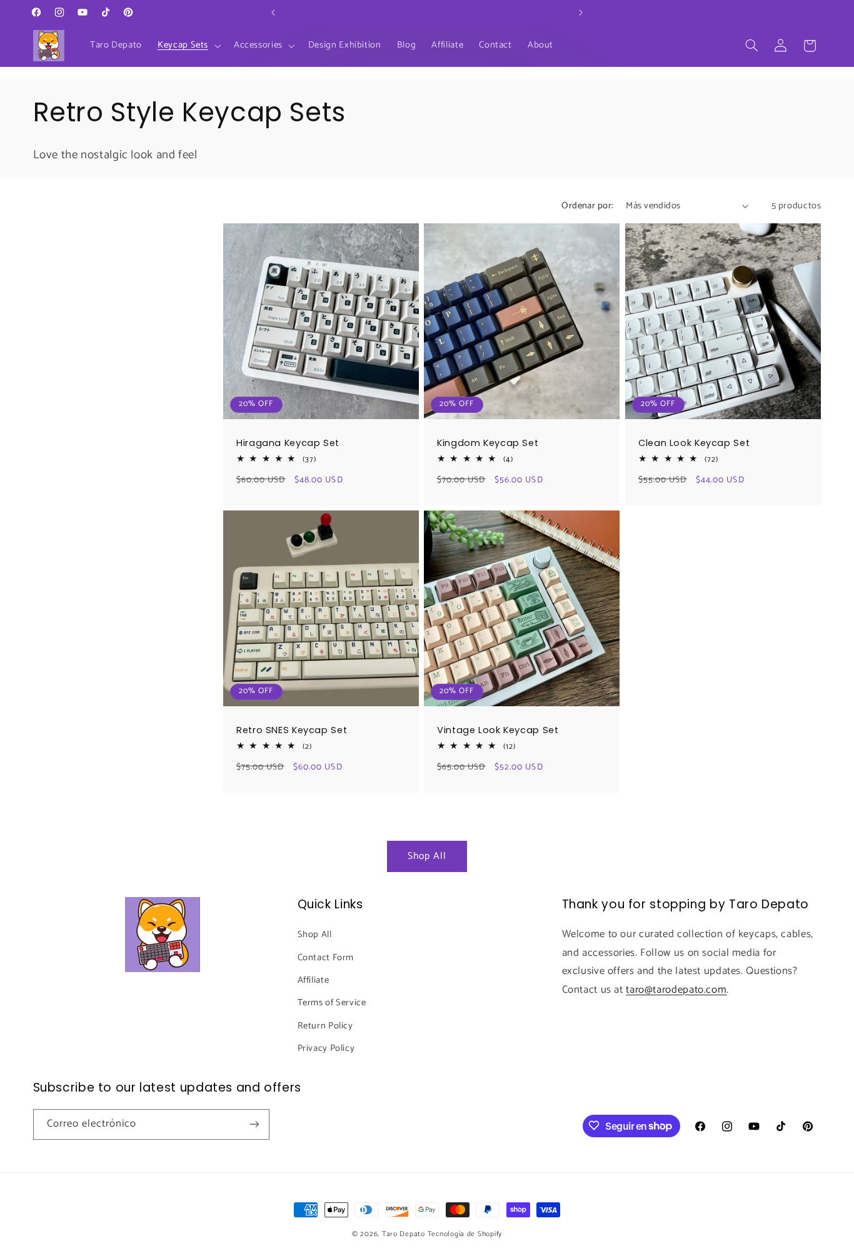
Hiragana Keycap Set (287, 443)
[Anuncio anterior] (273, 12)
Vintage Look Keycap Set (498, 730)
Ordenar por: (587, 205)
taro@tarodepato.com (676, 990)
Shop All (427, 856)
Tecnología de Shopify (465, 1234)
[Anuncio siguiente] (581, 12)
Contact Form (326, 957)
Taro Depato (403, 1234)
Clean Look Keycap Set (694, 443)
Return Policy (325, 1025)
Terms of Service (332, 1002)
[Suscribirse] (253, 1123)
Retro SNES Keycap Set (291, 730)
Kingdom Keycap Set (487, 443)
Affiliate (313, 980)
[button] (188, 45)
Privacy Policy (326, 1048)
